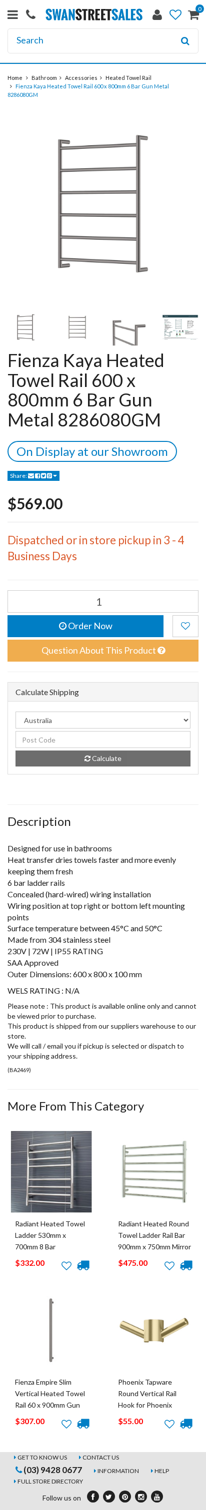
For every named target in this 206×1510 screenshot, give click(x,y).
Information (118, 1471)
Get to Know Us (42, 1457)
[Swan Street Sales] (94, 13)
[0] (193, 16)
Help (161, 1471)
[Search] (185, 40)
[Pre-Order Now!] (82, 1265)
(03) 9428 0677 (52, 1470)
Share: (19, 475)
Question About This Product (100, 650)
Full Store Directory (50, 1481)
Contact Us (100, 1457)
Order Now (89, 625)
